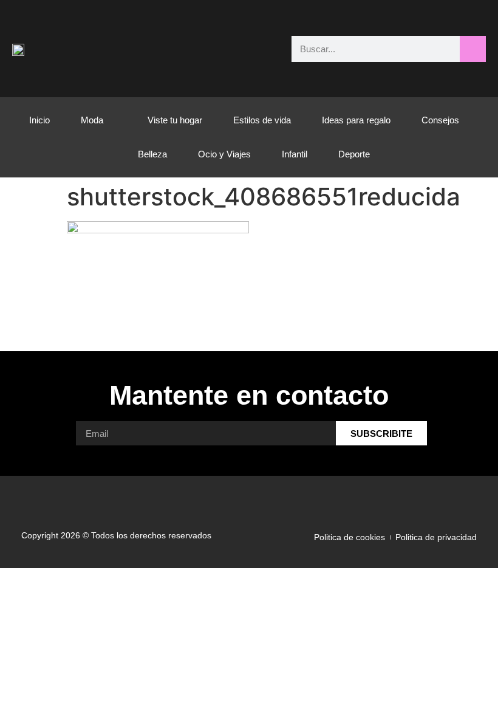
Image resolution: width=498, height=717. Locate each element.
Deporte (354, 154)
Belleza (152, 154)
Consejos (440, 120)
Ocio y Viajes (224, 154)
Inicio (39, 120)
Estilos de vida (262, 120)
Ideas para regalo (356, 120)
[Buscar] (473, 49)
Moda (92, 120)
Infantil (294, 154)
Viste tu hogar (175, 120)
